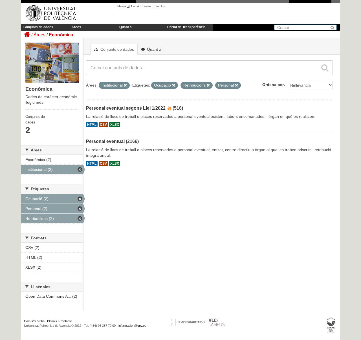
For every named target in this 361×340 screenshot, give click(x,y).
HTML (91, 125)
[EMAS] (331, 325)
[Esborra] (125, 85)
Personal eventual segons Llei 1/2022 (126, 108)
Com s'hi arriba (34, 321)
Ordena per (273, 84)
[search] (325, 67)
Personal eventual (105, 141)
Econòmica (61, 34)
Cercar (146, 6)
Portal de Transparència (186, 27)
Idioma (122, 6)
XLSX (114, 125)
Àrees (76, 27)
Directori (160, 6)
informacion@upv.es (132, 325)
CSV (103, 125)
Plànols (52, 321)
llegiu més (34, 102)
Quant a (125, 27)
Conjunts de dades (38, 27)
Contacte (66, 321)
